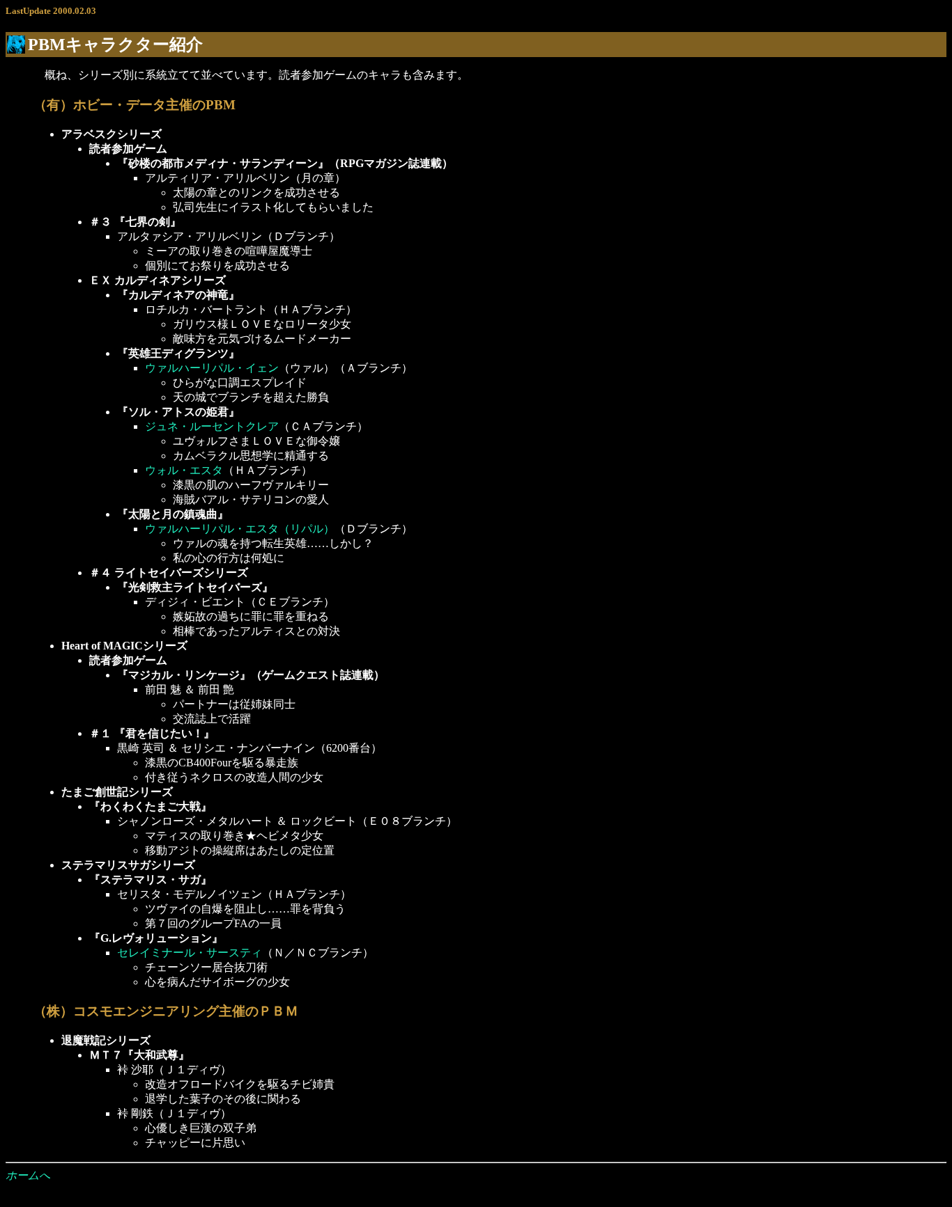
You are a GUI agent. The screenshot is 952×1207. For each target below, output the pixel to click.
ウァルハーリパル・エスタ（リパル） (240, 529)
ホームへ (28, 1175)
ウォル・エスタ (184, 470)
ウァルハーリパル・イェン (212, 368)
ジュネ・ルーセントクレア (212, 426)
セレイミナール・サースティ (189, 952)
